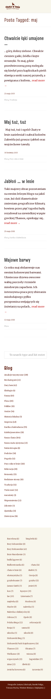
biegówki (31, 539)
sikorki (28, 633)
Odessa (12, 617)
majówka (12, 601)
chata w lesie (14, 570)
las (10, 596)
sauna (26, 628)
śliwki (26, 664)
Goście (7, 411)
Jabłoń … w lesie (19, 181)
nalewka (28, 607)
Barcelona (13, 539)
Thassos (12, 648)
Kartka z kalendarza (17, 238)
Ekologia (8, 390)
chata (35, 565)
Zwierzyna (9, 516)
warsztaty (8, 495)
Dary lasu (8, 385)
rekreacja (35, 622)
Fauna (7, 396)
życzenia (37, 669)
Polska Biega (15, 622)
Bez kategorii (10, 380)
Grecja (33, 575)
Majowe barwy (17, 259)
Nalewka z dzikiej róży (18, 612)
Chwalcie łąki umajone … (24, 41)
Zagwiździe (36, 659)
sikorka (12, 633)
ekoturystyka (14, 575)
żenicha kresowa (16, 669)
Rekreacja (9, 469)
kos (10, 591)
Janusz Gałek (14, 586)
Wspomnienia (10, 500)
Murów (11, 607)
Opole (28, 617)
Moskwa (30, 601)
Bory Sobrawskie (16, 544)
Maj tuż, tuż (15, 121)
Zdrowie (8, 506)
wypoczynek (14, 659)
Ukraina (30, 648)
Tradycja (13, 100)
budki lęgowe (14, 560)
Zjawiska (8, 511)
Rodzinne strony (12, 479)
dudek (32, 570)
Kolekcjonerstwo (12, 432)
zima (11, 664)
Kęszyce (25, 591)
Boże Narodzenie (16, 554)
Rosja (11, 628)
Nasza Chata (10, 438)
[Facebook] (25, 694)
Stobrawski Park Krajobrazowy (23, 643)
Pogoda (7, 458)
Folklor (7, 406)
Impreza (8, 422)
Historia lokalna (11, 417)
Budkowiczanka (15, 565)
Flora (6, 100)
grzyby (34, 580)
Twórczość (9, 490)
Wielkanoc (13, 654)
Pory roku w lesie (16, 159)
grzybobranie (14, 580)
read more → (12, 223)
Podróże (8, 453)
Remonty (8, 474)
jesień (33, 586)
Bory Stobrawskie (17, 549)
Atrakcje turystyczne (14, 375)
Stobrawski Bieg (16, 638)
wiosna (31, 654)
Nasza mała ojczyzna (14, 443)
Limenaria (27, 596)
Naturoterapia (10, 448)
